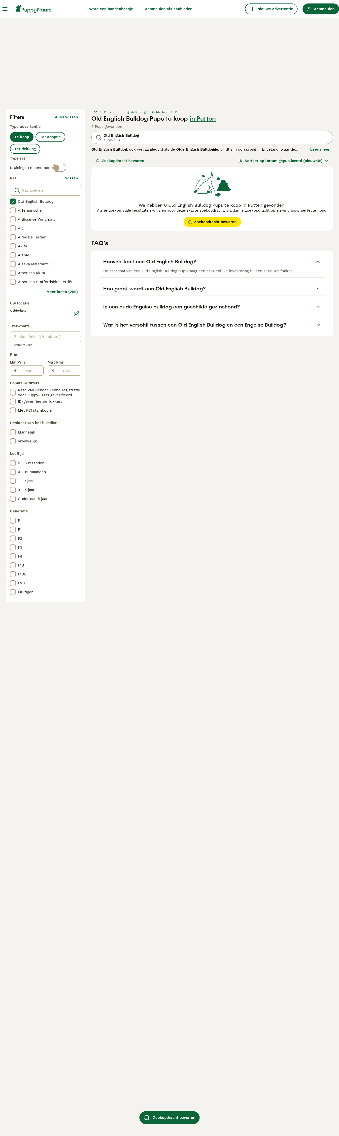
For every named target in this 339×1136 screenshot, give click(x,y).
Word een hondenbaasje (111, 9)
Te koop (21, 137)
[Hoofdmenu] (5, 9)
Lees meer (320, 149)
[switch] (59, 168)
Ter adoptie (50, 137)
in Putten (203, 118)
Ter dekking (25, 149)
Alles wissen (66, 117)
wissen (71, 178)
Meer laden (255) (62, 292)
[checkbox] (13, 201)
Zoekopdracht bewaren (123, 161)
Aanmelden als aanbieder (168, 9)
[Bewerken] (76, 314)
